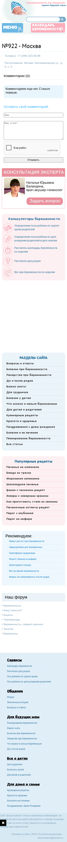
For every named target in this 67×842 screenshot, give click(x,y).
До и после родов (19, 381)
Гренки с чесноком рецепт (25, 490)
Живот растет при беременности (26, 541)
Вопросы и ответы (20, 363)
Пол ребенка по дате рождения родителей (29, 682)
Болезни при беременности (26, 369)
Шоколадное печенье (22, 484)
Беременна (10, 633)
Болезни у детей (18, 398)
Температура (12, 619)
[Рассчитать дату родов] (23, 265)
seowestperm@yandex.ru (50, 838)
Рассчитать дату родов (18, 671)
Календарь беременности (46, 27)
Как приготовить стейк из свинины (32, 502)
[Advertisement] (33, 315)
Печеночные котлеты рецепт (28, 507)
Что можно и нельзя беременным (31, 404)
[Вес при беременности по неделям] (31, 276)
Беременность (12, 605)
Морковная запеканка (22, 478)
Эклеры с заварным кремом (27, 496)
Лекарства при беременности (28, 375)
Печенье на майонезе (22, 467)
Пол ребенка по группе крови (22, 676)
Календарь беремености (19, 666)
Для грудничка (17, 392)
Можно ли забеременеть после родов (29, 577)
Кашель (8, 614)
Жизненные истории (17, 702)
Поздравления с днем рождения (30, 427)
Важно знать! (16, 386)
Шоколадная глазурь (20, 565)
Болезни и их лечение (22, 433)
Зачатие (8, 628)
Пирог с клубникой (19, 513)
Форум (10, 697)
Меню (10, 27)
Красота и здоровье (21, 421)
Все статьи (14, 444)
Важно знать (13, 728)
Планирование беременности (28, 438)
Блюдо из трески (18, 473)
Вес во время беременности (24, 571)
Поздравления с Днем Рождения (23, 806)
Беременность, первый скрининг (23, 624)
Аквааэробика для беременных (25, 547)
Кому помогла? (13, 610)
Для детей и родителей (24, 409)
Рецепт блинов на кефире (22, 559)
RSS (34, 834)
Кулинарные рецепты (22, 415)
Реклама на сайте (21, 834)
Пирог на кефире (19, 519)
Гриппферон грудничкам (22, 553)
